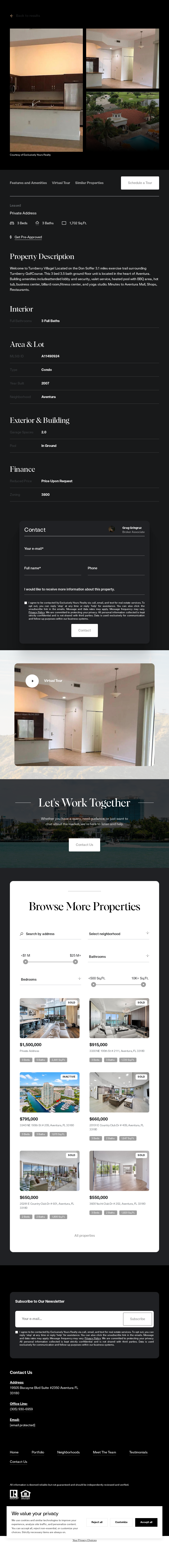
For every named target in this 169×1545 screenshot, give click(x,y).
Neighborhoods (68, 1452)
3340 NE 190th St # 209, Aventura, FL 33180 (47, 1125)
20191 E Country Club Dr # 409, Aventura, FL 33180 (116, 1127)
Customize (121, 1522)
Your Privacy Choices (85, 1540)
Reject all (97, 1522)
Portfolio (38, 1452)
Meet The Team (104, 1452)
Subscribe (137, 1319)
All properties (84, 1236)
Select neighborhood (104, 934)
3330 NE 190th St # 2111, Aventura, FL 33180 (116, 1051)
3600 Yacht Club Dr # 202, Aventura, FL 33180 (117, 1203)
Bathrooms (97, 957)
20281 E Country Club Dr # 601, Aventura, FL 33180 (47, 1205)
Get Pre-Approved (28, 237)
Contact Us (84, 845)
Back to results (28, 16)
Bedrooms (28, 979)
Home (14, 1452)
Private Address (29, 1051)
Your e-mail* (34, 549)
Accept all (146, 1522)
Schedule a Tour (140, 183)
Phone (92, 568)
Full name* (32, 568)
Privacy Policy (37, 612)
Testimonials (138, 1452)
